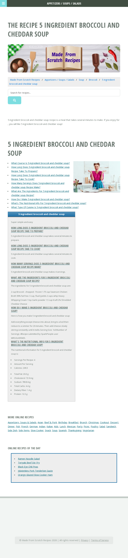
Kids (56, 426)
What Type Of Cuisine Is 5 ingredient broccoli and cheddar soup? (45, 207)
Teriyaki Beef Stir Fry (29, 462)
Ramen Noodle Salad (29, 458)
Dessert (114, 422)
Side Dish (12, 430)
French (24, 426)
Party (79, 426)
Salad (102, 426)
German (34, 426)
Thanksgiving (74, 430)
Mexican (71, 426)
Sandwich (111, 426)
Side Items (24, 430)
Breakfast (73, 422)
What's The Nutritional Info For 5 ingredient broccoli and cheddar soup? (48, 203)
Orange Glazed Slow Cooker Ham (35, 474)
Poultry (94, 426)
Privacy (84, 540)
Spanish (63, 430)
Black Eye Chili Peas (28, 466)
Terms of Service (100, 540)
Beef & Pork (50, 422)
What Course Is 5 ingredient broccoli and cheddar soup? (40, 163)
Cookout (104, 422)
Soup (54, 430)
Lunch (63, 426)
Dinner (11, 426)
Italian (50, 426)
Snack (48, 430)
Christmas (93, 422)
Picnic (86, 426)
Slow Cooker (37, 430)
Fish (18, 426)
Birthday (62, 422)
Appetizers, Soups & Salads (22, 422)
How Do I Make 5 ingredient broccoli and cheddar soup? (40, 199)
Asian (40, 422)
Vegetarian (88, 430)
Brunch (83, 422)
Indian (42, 426)
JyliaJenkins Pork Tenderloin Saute (35, 470)
